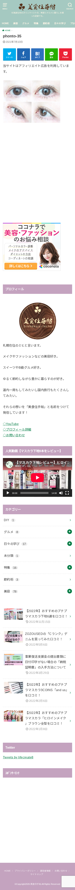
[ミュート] (61, 493)
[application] (37, 477)
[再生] (8, 493)
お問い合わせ (61, 871)
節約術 (46, 23)
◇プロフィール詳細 (17, 429)
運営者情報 (45, 871)
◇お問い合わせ (14, 435)
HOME (5, 23)
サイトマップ (36, 874)
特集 (36, 23)
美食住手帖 (35, 884)
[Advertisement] (37, 168)
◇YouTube (11, 424)
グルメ (25, 23)
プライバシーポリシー (25, 871)
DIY (9, 520)
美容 (15, 23)
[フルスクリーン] (67, 493)
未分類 (11, 555)
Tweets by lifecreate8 (18, 757)
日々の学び (60, 23)
